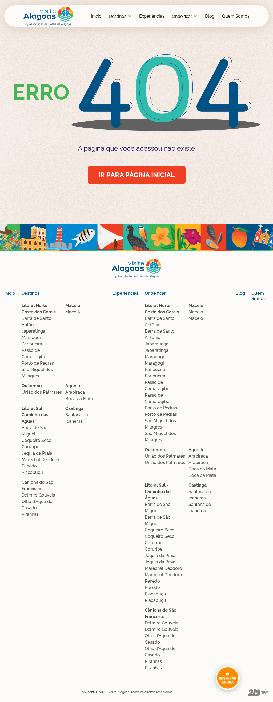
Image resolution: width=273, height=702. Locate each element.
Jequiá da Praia (37, 453)
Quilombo (32, 385)
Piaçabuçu (32, 472)
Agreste (73, 385)
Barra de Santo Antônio (36, 321)
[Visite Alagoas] (48, 16)
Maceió (72, 305)
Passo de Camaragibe (34, 353)
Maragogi (31, 337)
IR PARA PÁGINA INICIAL (136, 175)
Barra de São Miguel (34, 431)
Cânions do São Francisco (37, 485)
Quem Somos (236, 16)
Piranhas (30, 514)
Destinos (117, 16)
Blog (210, 16)
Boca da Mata (79, 398)
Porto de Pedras (38, 363)
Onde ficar (182, 16)
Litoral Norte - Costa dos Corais (39, 308)
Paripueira (32, 343)
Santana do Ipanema (76, 418)
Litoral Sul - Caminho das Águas (35, 415)
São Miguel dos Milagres (37, 372)
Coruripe (30, 446)
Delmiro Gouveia (38, 495)
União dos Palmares (42, 392)
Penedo (29, 466)
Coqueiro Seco (36, 440)
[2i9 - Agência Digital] (258, 692)
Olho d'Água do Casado (37, 504)
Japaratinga (33, 331)
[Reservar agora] (227, 677)
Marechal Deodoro (40, 459)
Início (96, 16)
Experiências (151, 16)
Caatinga (74, 408)
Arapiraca (75, 392)
